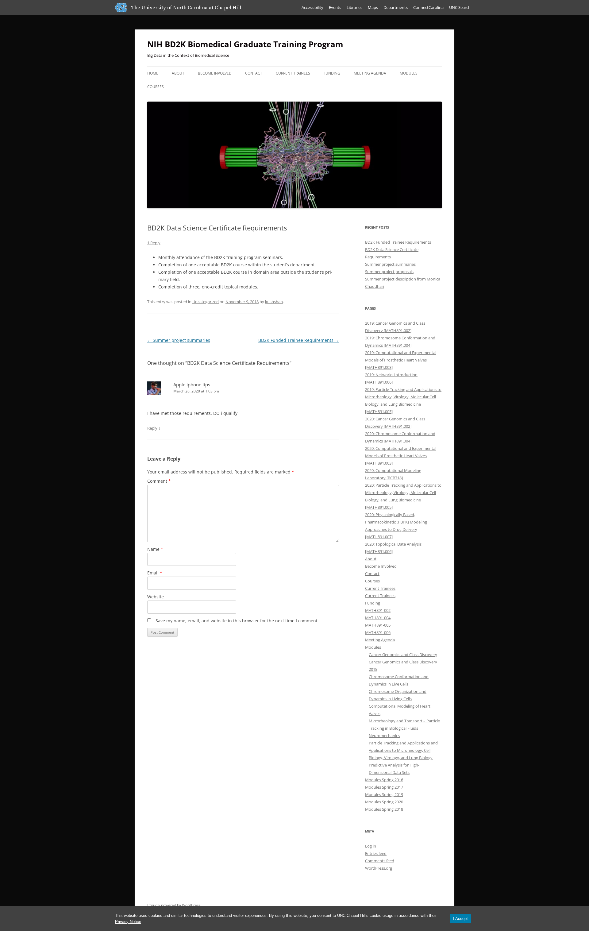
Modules (409, 73)
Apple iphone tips (191, 384)
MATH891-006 (378, 632)
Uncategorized (205, 301)
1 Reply (153, 242)
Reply (152, 428)
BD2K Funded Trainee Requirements (298, 340)
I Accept (460, 918)
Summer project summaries (178, 340)
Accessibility (312, 7)
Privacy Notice (128, 921)
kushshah (274, 301)
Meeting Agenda (370, 73)
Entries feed (376, 853)
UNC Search (460, 7)
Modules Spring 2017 (384, 787)
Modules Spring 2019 (384, 794)
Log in (370, 846)
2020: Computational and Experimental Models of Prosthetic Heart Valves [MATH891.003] (400, 456)
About (178, 73)
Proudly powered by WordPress (174, 905)
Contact (253, 73)
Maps (373, 7)
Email (154, 573)
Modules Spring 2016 (384, 779)
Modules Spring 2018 (384, 809)
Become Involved (215, 73)
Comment (159, 481)
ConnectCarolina (428, 7)
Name (155, 549)
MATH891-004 (378, 617)
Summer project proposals (389, 271)
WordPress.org (378, 868)
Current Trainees (293, 73)
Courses (155, 86)
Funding (332, 73)
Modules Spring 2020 (384, 802)
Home (152, 73)
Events (335, 7)
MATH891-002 (378, 610)
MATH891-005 (378, 625)
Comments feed (379, 860)
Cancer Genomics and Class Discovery (403, 654)
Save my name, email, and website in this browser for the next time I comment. (237, 621)
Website (155, 597)
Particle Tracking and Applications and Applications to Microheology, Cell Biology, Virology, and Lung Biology (403, 750)
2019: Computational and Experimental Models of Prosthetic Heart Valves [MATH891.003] (400, 360)
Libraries (354, 7)
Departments (395, 7)
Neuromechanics (384, 735)
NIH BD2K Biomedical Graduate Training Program (245, 44)
